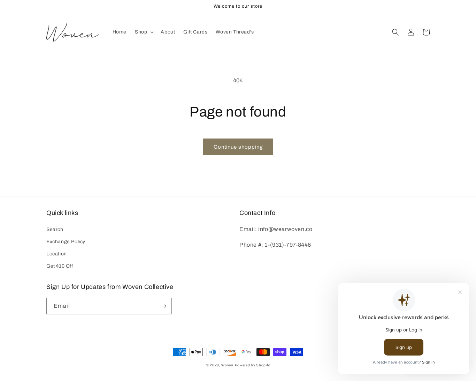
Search (54, 229)
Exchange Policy (65, 241)
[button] (143, 32)
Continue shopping (238, 147)
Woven (227, 365)
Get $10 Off (59, 266)
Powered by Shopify (252, 365)
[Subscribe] (163, 306)
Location (56, 253)
